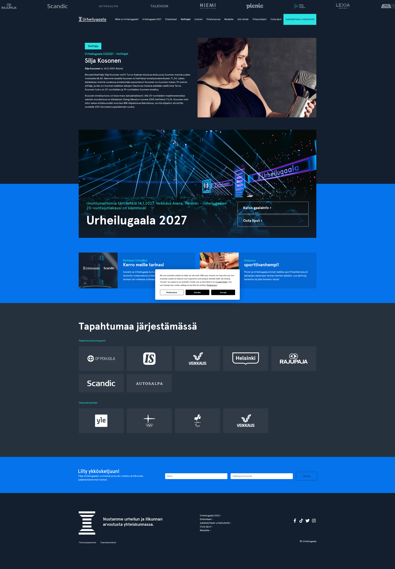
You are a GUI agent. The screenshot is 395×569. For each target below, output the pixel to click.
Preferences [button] (212, 285)
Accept (223, 292)
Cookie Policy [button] (222, 282)
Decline (197, 292)
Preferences (171, 292)
